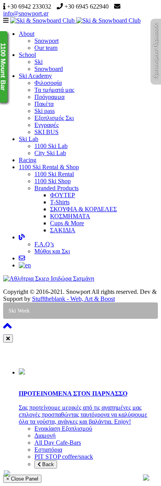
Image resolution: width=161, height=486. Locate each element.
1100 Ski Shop (52, 181)
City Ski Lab (50, 153)
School (27, 54)
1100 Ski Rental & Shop (49, 167)
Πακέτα (44, 104)
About (26, 33)
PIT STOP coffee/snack (63, 456)
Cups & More (67, 223)
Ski (38, 61)
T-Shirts (60, 202)
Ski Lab (28, 139)
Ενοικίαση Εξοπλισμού (63, 428)
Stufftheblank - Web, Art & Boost (73, 298)
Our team (45, 47)
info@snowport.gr (25, 13)
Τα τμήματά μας (54, 90)
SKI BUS (46, 132)
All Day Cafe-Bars (57, 442)
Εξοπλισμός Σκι (54, 118)
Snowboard (48, 68)
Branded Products (56, 188)
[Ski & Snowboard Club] (75, 20)
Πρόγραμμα (49, 97)
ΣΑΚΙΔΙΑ (62, 230)
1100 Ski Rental (54, 174)
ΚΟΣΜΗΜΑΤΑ (70, 216)
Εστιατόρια (48, 449)
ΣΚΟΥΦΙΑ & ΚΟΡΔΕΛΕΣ (83, 209)
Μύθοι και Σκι (52, 251)
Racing (27, 160)
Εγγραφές (46, 125)
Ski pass (44, 111)
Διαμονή (44, 435)
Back (47, 464)
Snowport (46, 40)
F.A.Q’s (44, 244)
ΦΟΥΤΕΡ (62, 195)
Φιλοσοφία (48, 83)
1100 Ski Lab (51, 146)
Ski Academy (35, 75)
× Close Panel (22, 479)
